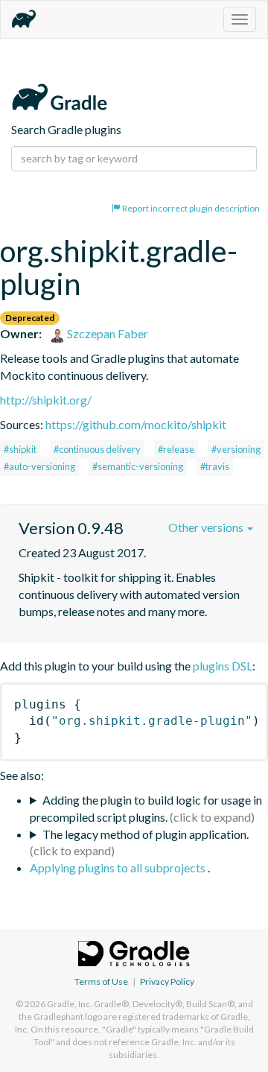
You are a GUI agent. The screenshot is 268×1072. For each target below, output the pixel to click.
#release (176, 449)
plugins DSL (222, 666)
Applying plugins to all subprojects (119, 867)
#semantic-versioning (137, 466)
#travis (214, 466)
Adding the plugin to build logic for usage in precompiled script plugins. (146, 808)
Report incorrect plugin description (190, 208)
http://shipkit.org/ (46, 400)
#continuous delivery (97, 449)
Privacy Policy (167, 981)
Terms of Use (101, 981)
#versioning (236, 449)
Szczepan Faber (106, 333)
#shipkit (20, 449)
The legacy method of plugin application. (145, 834)
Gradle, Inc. (69, 1003)
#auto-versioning (39, 466)
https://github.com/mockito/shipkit (135, 424)
